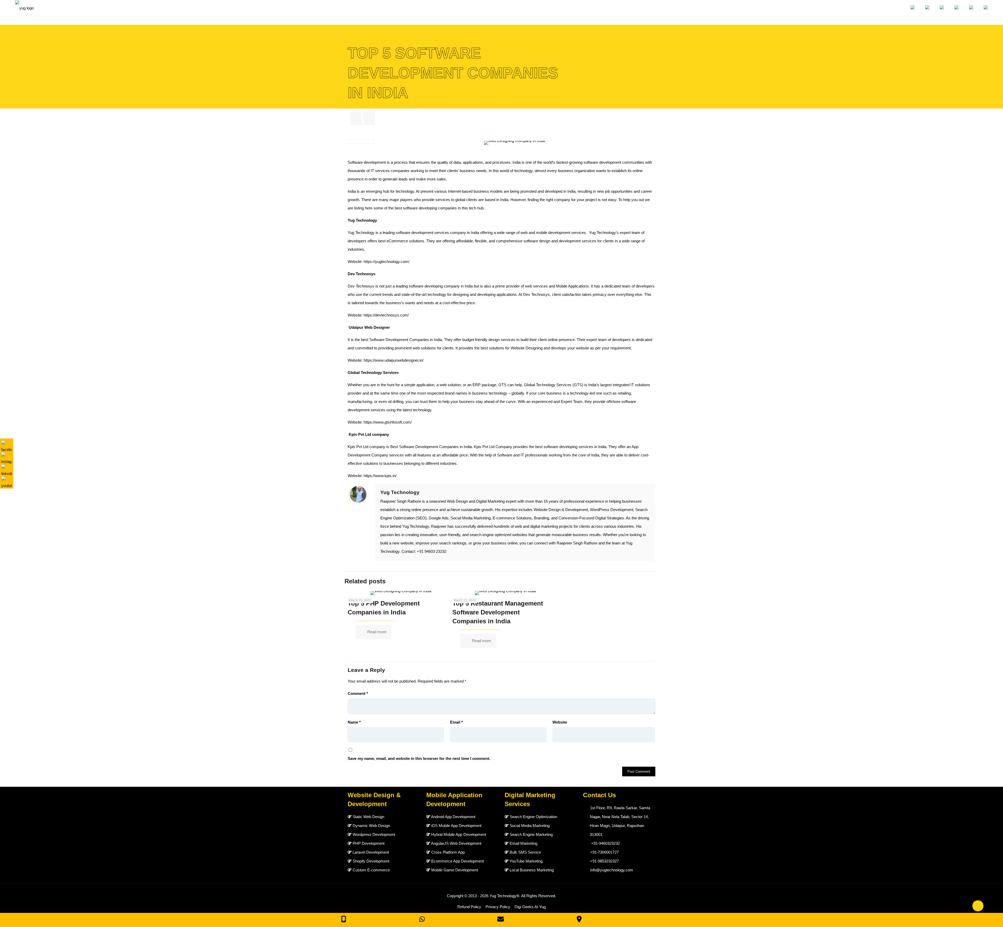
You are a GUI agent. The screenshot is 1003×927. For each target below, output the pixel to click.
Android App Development (453, 816)
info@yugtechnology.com (611, 870)
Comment (358, 693)
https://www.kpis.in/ (380, 475)
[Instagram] (6, 457)
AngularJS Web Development (456, 843)
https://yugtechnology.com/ (386, 261)
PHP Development (368, 843)
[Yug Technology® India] (24, 12)
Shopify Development (371, 861)
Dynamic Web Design (371, 825)
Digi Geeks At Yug (530, 907)
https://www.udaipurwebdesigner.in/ (393, 360)
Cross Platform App (448, 852)
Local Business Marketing (532, 870)
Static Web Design (368, 816)
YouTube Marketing (526, 861)
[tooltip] (986, 68)
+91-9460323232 (605, 843)
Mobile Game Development (454, 870)
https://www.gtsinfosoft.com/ (388, 422)
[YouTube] (6, 481)
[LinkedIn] (6, 469)
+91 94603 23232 (431, 551)
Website (559, 722)
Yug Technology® (504, 896)
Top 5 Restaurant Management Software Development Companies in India (497, 612)
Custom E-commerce (371, 870)
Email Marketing (523, 843)
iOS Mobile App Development (456, 825)
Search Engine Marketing (531, 834)
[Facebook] (6, 445)
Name (354, 722)
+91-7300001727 (604, 852)
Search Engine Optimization (533, 816)
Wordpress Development (374, 834)
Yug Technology (399, 492)
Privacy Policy (498, 907)
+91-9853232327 (604, 861)
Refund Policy (469, 907)
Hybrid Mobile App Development (458, 834)
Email (456, 722)
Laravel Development (371, 852)
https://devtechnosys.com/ (386, 315)
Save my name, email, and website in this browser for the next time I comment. (419, 758)
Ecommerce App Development (457, 861)
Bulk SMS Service (525, 852)
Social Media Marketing (530, 825)
